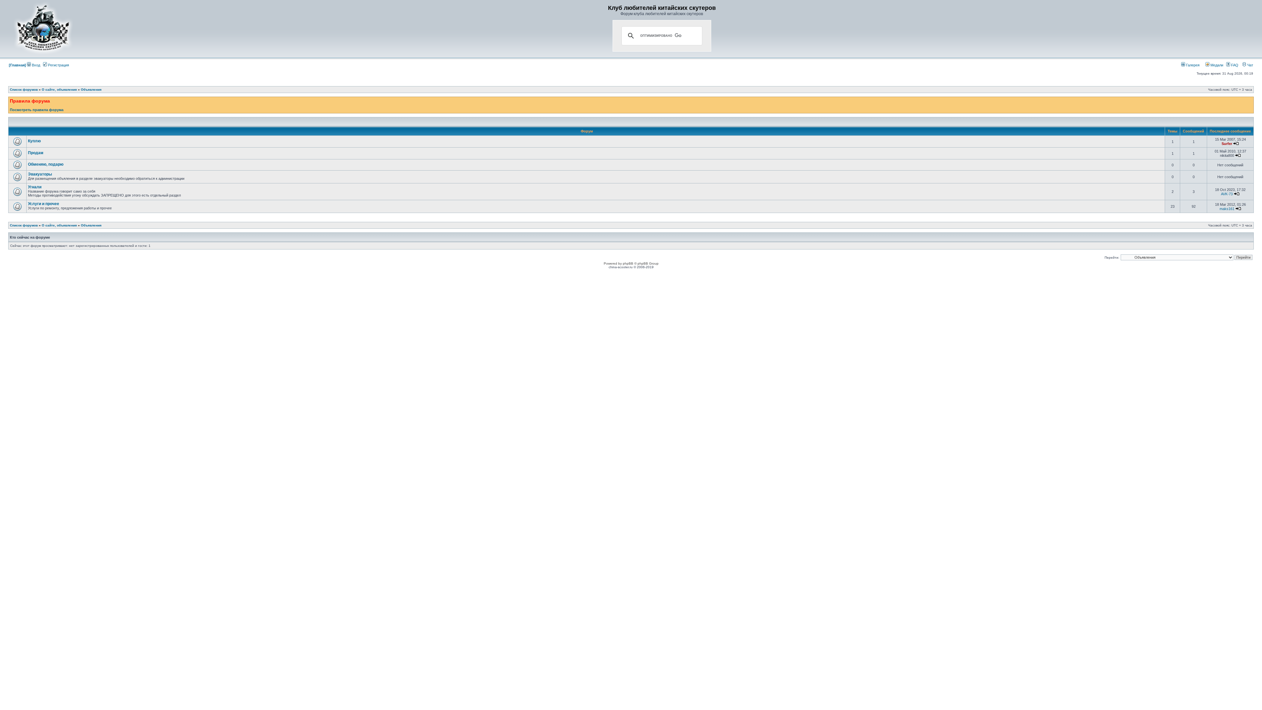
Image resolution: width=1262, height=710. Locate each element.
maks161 (1227, 209)
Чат (1249, 65)
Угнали (34, 187)
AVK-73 (1227, 194)
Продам (35, 153)
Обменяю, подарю (45, 164)
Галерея (1192, 65)
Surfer (1227, 144)
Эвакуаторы (40, 174)
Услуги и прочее (43, 203)
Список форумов (24, 89)
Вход (35, 65)
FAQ (1234, 65)
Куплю (34, 141)
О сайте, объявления (59, 89)
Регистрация (58, 65)
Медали (1216, 65)
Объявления (91, 89)
